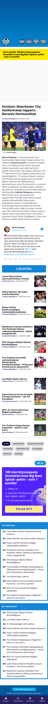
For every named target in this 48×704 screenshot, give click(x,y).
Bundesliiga (7, 449)
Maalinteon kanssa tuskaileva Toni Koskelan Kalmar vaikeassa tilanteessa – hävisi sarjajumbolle (17, 330)
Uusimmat (10, 525)
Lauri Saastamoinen (10, 401)
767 (19, 259)
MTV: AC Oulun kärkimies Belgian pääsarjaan (15, 411)
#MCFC (28, 249)
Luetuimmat (11, 606)
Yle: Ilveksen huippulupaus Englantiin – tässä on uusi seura (16, 427)
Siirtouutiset (37, 449)
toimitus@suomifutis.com (24, 689)
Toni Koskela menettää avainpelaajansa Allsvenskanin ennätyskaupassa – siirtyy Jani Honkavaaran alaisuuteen (25, 569)
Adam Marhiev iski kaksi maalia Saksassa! (14, 293)
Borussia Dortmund (35, 444)
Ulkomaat (7, 454)
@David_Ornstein (19, 230)
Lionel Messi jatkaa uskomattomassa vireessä (15, 277)
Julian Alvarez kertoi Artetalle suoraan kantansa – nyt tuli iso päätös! (17, 396)
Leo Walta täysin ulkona (14, 378)
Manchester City (22, 449)
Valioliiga (18, 454)
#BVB (30, 251)
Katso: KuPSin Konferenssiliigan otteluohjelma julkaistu (14, 309)
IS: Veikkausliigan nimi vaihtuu (21, 624)
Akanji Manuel (18, 444)
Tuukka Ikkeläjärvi (9, 119)
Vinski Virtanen (8, 281)
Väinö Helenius (8, 414)
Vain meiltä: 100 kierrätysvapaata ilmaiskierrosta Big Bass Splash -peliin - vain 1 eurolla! (23, 54)
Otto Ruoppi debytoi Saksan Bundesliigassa (16, 343)
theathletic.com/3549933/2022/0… (20, 254)
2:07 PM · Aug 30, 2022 (32, 259)
